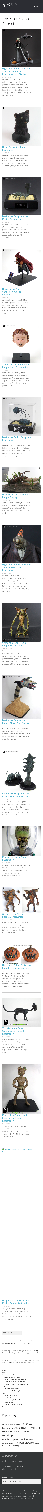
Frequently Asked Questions (13, 1404)
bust (3, 1424)
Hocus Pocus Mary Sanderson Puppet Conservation (11, 291)
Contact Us (5, 1407)
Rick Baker (12, 1443)
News (4, 1372)
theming (16, 1446)
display (27, 1424)
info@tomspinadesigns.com (17, 1466)
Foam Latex (34, 1427)
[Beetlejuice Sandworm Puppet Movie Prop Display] (21, 697)
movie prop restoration (15, 1439)
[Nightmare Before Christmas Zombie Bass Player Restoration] (21, 544)
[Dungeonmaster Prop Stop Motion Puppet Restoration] (21, 1223)
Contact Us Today (13, 1363)
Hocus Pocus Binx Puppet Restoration (15, 148)
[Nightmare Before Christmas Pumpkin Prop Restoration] (21, 954)
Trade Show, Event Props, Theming (15, 1379)
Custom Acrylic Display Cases (13, 1391)
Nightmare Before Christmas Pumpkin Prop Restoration (16, 966)
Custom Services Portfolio (10, 1375)
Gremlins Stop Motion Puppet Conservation (13, 915)
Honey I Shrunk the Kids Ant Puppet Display (16, 496)
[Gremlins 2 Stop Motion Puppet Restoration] (21, 622)
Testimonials (8, 1402)
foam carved (22, 1427)
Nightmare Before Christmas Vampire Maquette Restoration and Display (16, 71)
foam (13, 1428)
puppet (31, 1440)
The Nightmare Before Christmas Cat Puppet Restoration (13, 1031)
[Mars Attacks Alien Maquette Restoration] (21, 841)
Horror (4, 1431)
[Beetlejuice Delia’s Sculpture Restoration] (21, 416)
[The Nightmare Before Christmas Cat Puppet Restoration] (21, 1012)
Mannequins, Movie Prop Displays (14, 1382)
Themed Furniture (7, 1446)
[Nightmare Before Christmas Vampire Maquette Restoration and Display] (21, 48)
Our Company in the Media (12, 1400)
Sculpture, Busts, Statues (12, 1377)
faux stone (6, 1428)
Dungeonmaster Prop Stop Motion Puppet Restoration (15, 1302)
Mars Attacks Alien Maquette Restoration (16, 858)
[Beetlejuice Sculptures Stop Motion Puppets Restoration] (21, 771)
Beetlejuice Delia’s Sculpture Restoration (16, 439)
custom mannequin (14, 1424)
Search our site (7, 1478)
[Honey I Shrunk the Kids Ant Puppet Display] (21, 480)
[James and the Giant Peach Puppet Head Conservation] (21, 344)
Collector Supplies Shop (11, 1388)
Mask (10, 1431)
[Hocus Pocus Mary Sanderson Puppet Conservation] (21, 268)
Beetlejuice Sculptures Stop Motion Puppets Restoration (16, 795)
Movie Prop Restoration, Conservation (16, 1384)
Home (4, 1370)
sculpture (20, 1443)
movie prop (9, 1435)
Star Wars (29, 1443)
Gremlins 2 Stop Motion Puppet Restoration (14, 644)
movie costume (21, 1431)
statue (37, 1443)
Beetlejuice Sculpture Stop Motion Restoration (15, 218)
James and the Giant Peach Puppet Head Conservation (16, 366)
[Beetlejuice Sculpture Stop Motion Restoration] (21, 196)
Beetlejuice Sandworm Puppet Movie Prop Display (15, 722)
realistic (5, 1443)
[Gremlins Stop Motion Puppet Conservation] (21, 900)
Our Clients (8, 1398)
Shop (4, 1386)
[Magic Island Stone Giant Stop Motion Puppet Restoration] (21, 1089)
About (4, 1393)
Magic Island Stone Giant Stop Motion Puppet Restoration (14, 1117)
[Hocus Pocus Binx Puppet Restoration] (21, 126)
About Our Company (10, 1395)
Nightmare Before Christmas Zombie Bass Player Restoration (16, 567)
